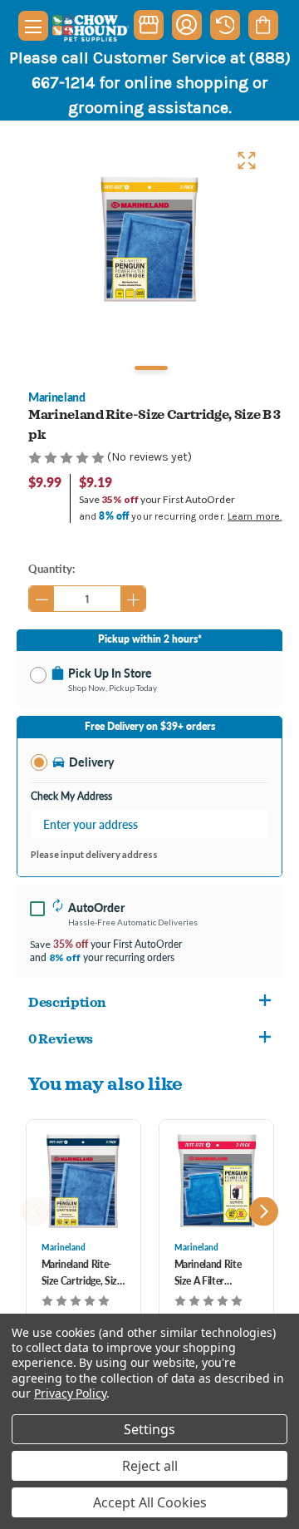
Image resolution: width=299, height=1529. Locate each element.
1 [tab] (151, 368)
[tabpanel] (149, 238)
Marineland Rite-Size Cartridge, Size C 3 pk (82, 1273)
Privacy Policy (70, 1393)
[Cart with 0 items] (263, 25)
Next (263, 1211)
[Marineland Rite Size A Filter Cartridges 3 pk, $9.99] (216, 1180)
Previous (35, 1211)
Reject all (150, 1466)
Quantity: (51, 568)
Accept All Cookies (150, 1502)
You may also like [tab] (105, 1083)
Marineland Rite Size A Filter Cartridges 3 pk (208, 1273)
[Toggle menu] (33, 26)
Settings (149, 1429)
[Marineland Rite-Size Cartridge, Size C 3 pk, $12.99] (83, 1180)
